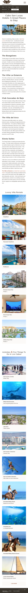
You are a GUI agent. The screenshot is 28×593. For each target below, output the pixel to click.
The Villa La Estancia (12, 75)
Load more (14, 583)
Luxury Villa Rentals (14, 192)
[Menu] (24, 2)
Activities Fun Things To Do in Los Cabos (14, 353)
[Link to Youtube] (25, 590)
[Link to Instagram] (23, 590)
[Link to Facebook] (21, 590)
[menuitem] (24, 2)
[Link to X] (19, 590)
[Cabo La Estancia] (11, 2)
